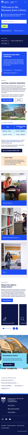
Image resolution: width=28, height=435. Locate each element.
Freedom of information (11, 425)
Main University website (13, 408)
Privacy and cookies (20, 425)
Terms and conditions (5, 427)
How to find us (11, 405)
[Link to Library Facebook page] (6, 419)
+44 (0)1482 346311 (12, 401)
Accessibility (3, 425)
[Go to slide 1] (4, 328)
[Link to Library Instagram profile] (2, 419)
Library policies (11, 412)
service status (9, 164)
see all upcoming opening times (12, 140)
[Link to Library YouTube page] (10, 419)
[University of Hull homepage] (9, 2)
